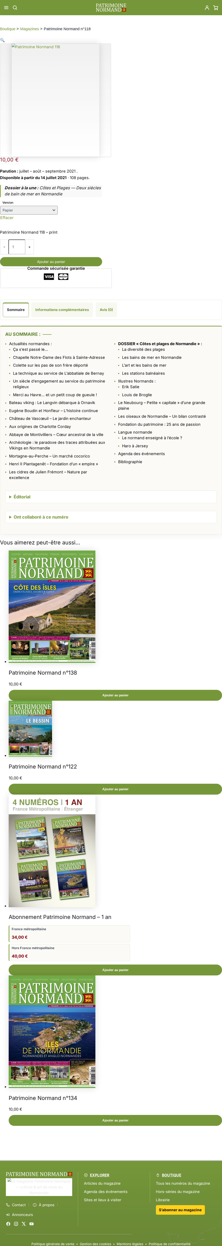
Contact (19, 1205)
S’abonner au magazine (180, 1210)
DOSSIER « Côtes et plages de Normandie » (159, 343)
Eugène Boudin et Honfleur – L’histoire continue (53, 410)
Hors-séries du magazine (178, 1191)
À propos (46, 1205)
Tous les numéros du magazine (183, 1183)
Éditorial (22, 496)
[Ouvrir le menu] (6, 7)
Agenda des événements (105, 1191)
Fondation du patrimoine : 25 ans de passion (159, 424)
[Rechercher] (15, 7)
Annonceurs (22, 1215)
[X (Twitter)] (23, 1223)
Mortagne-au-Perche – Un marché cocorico (49, 456)
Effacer (7, 217)
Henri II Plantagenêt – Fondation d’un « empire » (53, 464)
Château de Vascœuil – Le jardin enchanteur (50, 418)
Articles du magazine (102, 1183)
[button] (2, 40)
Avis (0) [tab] (106, 310)
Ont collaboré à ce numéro (41, 517)
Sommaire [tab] (16, 310)
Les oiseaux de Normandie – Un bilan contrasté (162, 416)
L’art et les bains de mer (144, 365)
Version (7, 202)
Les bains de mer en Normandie (152, 357)
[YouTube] (31, 1223)
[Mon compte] (207, 7)
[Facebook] (8, 1223)
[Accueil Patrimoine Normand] (39, 1174)
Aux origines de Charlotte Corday (40, 426)
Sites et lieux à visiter (102, 1200)
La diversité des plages (143, 349)
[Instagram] (16, 1223)
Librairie (163, 1200)
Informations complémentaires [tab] (62, 310)
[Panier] (216, 7)
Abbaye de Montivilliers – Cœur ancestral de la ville (56, 434)
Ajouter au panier (51, 262)
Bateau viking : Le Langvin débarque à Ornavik (52, 402)
